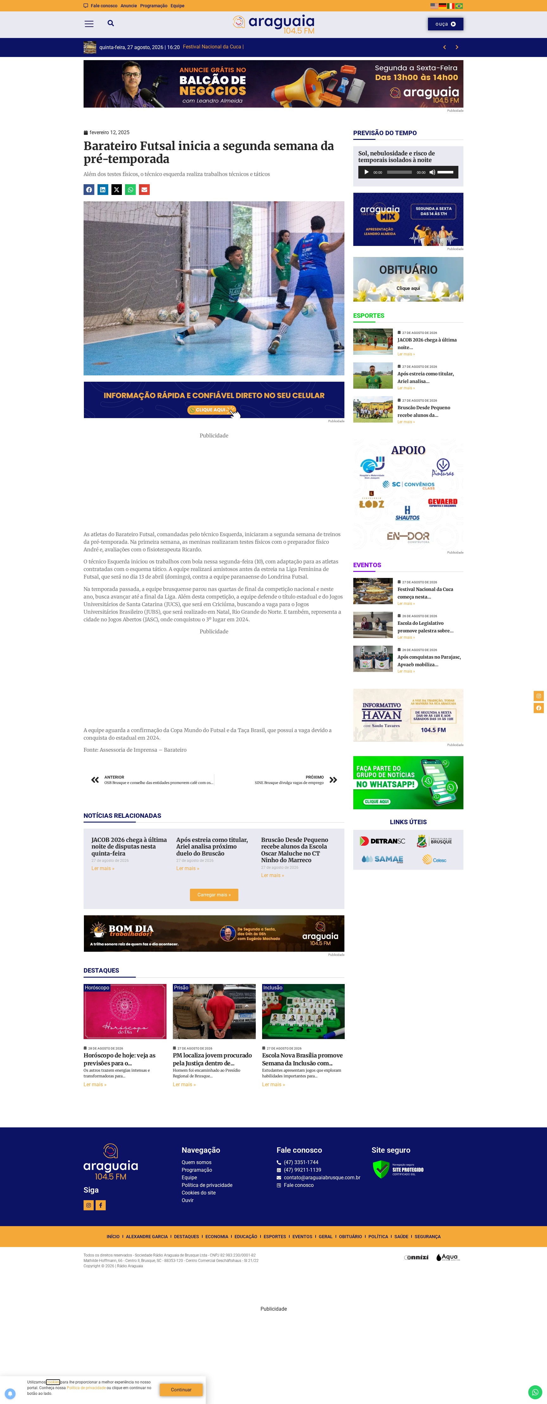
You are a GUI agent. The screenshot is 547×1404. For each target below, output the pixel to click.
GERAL (326, 1236)
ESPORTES (275, 1236)
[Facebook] (539, 708)
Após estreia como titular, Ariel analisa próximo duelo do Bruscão (212, 846)
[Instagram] (89, 1205)
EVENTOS (302, 1236)
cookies (53, 1382)
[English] (435, 6)
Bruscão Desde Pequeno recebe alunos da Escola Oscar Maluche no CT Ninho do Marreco (294, 850)
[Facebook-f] (101, 1205)
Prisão (181, 988)
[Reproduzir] (366, 172)
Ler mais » (103, 868)
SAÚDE (401, 1236)
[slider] (446, 171)
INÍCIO (113, 1236)
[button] (89, 189)
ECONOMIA (216, 1236)
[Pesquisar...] (111, 24)
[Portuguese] (459, 6)
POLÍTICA (378, 1236)
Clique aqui (408, 288)
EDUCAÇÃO (246, 1236)
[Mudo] (432, 172)
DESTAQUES (186, 1236)
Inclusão (272, 988)
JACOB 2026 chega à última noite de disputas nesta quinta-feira (129, 846)
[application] (408, 172)
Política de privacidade (86, 1388)
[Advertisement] (214, 483)
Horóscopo (97, 988)
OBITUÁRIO (350, 1236)
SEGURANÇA (428, 1236)
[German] (443, 6)
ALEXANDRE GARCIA (147, 1236)
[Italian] (451, 6)
